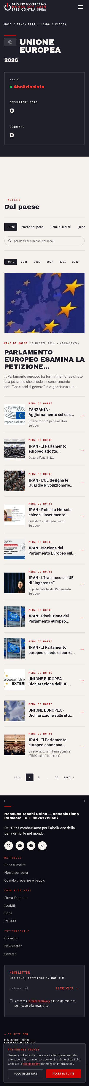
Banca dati (26, 24)
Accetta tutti (63, 1073)
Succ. (69, 777)
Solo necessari (25, 1073)
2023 (62, 261)
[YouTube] (20, 845)
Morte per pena (33, 227)
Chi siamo (11, 938)
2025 (37, 261)
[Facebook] (31, 845)
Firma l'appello (15, 898)
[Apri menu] (80, 7)
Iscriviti (9, 905)
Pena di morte (61, 227)
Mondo (45, 24)
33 (57, 777)
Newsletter (13, 946)
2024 (49, 261)
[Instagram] (42, 845)
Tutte (11, 227)
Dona (8, 913)
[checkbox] (11, 1000)
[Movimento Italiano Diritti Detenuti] (19, 1042)
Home (8, 24)
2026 (24, 261)
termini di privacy (38, 1001)
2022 (75, 261)
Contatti (10, 954)
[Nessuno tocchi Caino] (25, 7)
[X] (8, 845)
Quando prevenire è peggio (24, 880)
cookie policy (31, 1064)
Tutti (10, 261)
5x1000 (10, 921)
